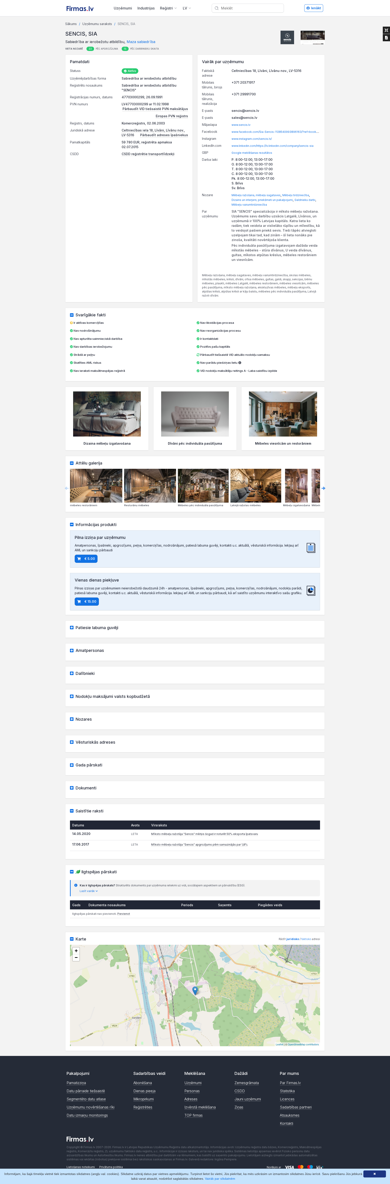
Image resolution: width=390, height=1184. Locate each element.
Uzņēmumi (123, 8)
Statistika (287, 1091)
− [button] (76, 957)
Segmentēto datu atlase (86, 1099)
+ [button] (76, 951)
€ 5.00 (89, 559)
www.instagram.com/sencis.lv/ (252, 138)
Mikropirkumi (143, 1099)
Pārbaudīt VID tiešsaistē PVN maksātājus (155, 109)
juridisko (292, 939)
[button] (287, 37)
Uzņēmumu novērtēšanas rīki (90, 1107)
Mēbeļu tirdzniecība (295, 195)
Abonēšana (142, 1083)
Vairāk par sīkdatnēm (220, 1178)
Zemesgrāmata (246, 1083)
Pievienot (123, 913)
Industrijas (146, 8)
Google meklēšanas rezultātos (252, 152)
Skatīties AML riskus (87, 362)
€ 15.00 (90, 601)
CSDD (239, 1091)
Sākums (71, 24)
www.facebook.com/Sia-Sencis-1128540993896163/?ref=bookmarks (278, 131)
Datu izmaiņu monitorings (87, 1115)
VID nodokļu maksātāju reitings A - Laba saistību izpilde (238, 370)
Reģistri (166, 8)
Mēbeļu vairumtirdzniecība (249, 204)
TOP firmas (193, 1115)
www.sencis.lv (241, 124)
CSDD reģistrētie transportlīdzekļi (148, 154)
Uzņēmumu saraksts (97, 24)
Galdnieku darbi (305, 200)
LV (185, 8)
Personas (192, 1091)
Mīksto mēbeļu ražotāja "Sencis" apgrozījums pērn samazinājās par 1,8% (199, 844)
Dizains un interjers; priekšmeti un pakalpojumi (262, 200)
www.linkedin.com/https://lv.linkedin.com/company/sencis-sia (272, 145)
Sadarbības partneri (296, 1107)
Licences (287, 1099)
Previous (66, 488)
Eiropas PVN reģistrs (172, 116)
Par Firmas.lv (290, 1083)
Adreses (190, 1099)
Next (323, 488)
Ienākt (316, 8)
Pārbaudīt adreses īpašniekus (164, 135)
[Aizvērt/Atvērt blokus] (386, 30)
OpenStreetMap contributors (303, 1044)
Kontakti (286, 1123)
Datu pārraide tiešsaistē (86, 1091)
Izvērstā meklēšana (200, 1107)
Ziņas (238, 1107)
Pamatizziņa (76, 1083)
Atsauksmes (289, 1115)
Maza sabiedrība (141, 41)
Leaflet (279, 1044)
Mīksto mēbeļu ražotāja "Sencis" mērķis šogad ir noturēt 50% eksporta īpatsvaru (204, 834)
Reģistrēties (142, 1107)
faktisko (306, 939)
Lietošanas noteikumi (81, 1167)
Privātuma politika (111, 1167)
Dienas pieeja (144, 1091)
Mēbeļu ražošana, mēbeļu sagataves (256, 195)
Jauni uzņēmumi (247, 1099)
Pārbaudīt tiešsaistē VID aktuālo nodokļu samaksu (235, 354)
